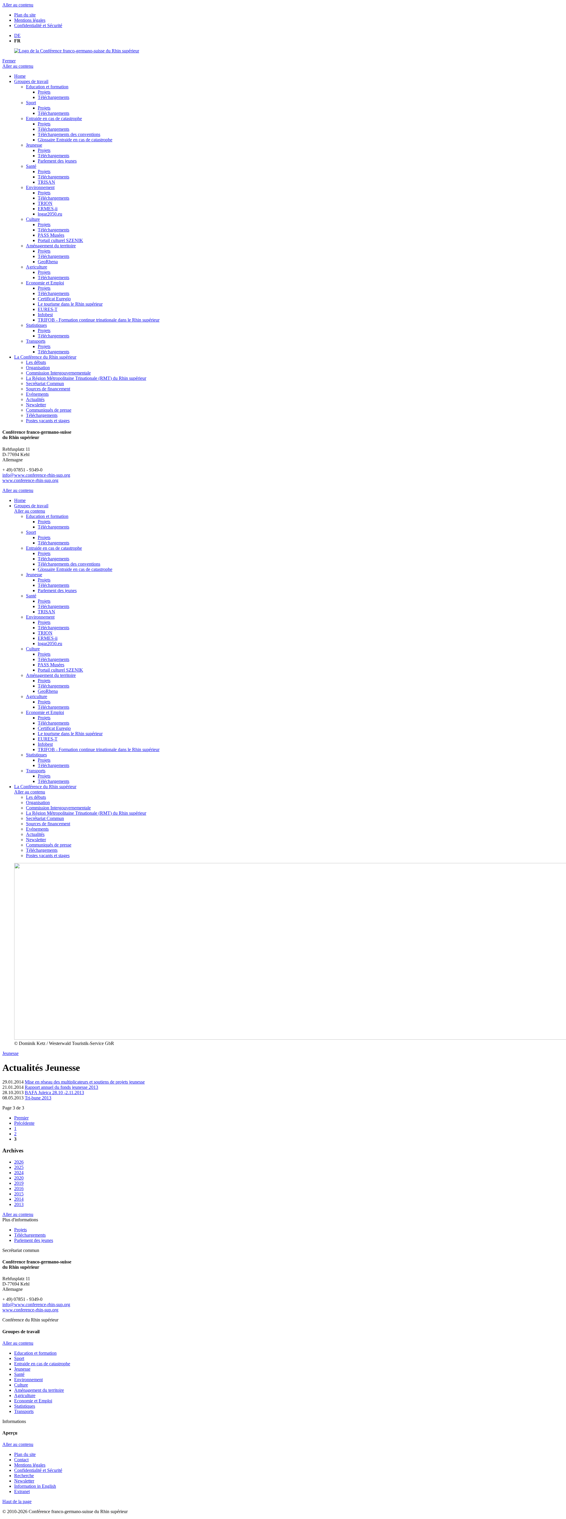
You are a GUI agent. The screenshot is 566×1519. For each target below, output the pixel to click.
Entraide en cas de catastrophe (54, 118)
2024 (19, 1172)
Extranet (22, 1491)
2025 (19, 1167)
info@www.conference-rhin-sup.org (36, 475)
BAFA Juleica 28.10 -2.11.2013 (54, 1092)
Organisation (38, 367)
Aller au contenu (17, 4)
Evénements (37, 394)
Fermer (9, 60)
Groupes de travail (31, 81)
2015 (19, 1193)
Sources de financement (48, 388)
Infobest (45, 314)
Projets (44, 92)
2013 (19, 1204)
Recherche (24, 1475)
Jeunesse (34, 145)
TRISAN (46, 182)
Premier (21, 1117)
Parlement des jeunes (57, 160)
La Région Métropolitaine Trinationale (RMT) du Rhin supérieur (86, 378)
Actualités (35, 399)
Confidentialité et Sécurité (38, 25)
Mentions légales (29, 20)
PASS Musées (51, 235)
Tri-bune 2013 (38, 1097)
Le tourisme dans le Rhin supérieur (70, 304)
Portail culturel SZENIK (60, 240)
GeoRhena (48, 261)
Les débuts (36, 362)
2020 (19, 1177)
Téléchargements (53, 97)
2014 (19, 1199)
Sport (31, 102)
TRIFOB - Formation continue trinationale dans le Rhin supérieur (98, 319)
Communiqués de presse (48, 410)
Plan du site (25, 14)
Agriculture (36, 266)
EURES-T (47, 309)
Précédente (24, 1123)
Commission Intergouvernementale (58, 372)
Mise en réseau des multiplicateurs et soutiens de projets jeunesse (85, 1081)
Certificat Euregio (54, 298)
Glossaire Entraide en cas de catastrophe (75, 139)
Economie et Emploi (45, 282)
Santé (31, 166)
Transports (35, 341)
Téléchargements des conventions (69, 134)
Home (20, 76)
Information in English (35, 1486)
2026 (19, 1161)
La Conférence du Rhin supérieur (45, 357)
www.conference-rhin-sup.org (30, 480)
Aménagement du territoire (51, 245)
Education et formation (47, 86)
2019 (19, 1183)
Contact (21, 1459)
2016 (19, 1188)
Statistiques (36, 325)
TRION (45, 203)
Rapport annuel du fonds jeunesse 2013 (61, 1087)
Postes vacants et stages (48, 420)
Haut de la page (17, 1501)
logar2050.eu (50, 213)
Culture (33, 219)
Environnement (40, 187)
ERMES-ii (47, 208)
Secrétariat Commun (45, 383)
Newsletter (36, 404)
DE (17, 35)
